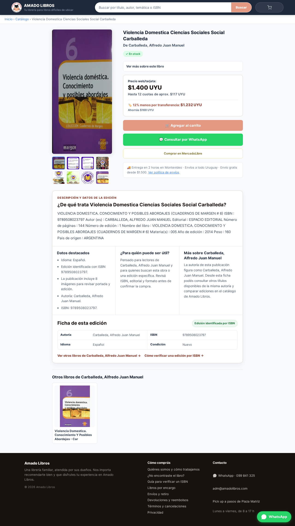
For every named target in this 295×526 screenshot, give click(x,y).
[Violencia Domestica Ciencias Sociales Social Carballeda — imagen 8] (102, 177)
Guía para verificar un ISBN (168, 481)
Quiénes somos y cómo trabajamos (174, 469)
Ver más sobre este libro (145, 66)
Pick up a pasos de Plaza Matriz (236, 501)
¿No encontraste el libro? (166, 475)
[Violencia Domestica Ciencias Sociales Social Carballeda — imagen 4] (102, 163)
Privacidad (155, 512)
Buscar (241, 7)
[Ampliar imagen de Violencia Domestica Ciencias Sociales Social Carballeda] (84, 91)
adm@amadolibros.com (230, 488)
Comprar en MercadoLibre (183, 153)
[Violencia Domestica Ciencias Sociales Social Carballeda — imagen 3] (87, 163)
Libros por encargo (161, 488)
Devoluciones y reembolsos (168, 500)
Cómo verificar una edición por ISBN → (174, 355)
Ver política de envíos (163, 172)
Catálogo (22, 19)
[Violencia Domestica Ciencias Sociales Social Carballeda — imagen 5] (58, 177)
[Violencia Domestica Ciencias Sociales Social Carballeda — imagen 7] (87, 177)
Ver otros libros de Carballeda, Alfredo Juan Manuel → (99, 355)
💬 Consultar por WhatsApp (183, 139)
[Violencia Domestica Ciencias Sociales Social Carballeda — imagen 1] (58, 163)
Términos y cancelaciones (167, 506)
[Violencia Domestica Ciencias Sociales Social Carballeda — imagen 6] (73, 177)
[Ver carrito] (269, 7)
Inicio (8, 19)
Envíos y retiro (158, 494)
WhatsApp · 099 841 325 (236, 475)
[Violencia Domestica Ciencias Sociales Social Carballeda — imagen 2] (73, 163)
